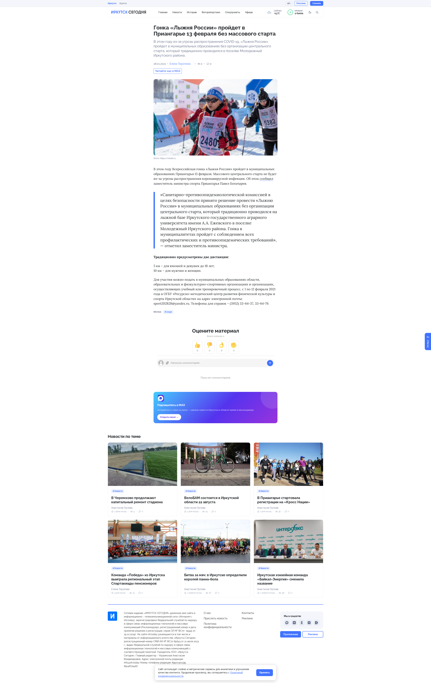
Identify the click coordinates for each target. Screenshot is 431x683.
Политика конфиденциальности (218, 625)
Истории (192, 12)
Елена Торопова (180, 63)
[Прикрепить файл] (167, 363)
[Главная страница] (128, 12)
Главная (162, 12)
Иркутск (112, 3)
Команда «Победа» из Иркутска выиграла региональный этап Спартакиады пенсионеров (138, 579)
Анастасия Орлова (121, 507)
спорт (169, 312)
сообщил (266, 179)
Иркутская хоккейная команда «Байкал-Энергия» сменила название (282, 579)
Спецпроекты (232, 12)
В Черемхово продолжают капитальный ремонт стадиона (137, 500)
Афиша (249, 12)
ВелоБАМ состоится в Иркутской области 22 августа (211, 500)
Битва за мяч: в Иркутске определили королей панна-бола (215, 577)
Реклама (247, 618)
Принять (264, 672)
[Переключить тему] (310, 12)
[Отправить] (270, 363)
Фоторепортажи (211, 12)
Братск (123, 3)
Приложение (290, 634)
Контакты (248, 613)
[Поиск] (317, 12)
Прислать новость (215, 618)
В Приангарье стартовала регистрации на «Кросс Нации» (283, 500)
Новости (177, 12)
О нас (207, 613)
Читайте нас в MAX (167, 71)
